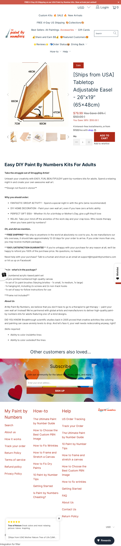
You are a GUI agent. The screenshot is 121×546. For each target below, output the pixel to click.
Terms (71, 291)
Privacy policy (65, 294)
